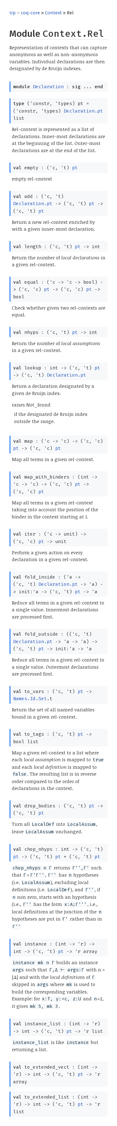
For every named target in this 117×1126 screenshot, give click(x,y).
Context (53, 13)
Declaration (48, 86)
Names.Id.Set (30, 698)
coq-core (30, 13)
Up (12, 13)
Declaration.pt (83, 111)
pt (75, 168)
